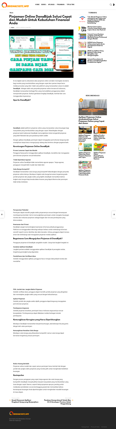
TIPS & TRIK (70, 4)
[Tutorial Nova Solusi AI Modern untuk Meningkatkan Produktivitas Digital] (82, 61)
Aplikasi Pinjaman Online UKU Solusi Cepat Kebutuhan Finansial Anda (84, 173)
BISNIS (43, 4)
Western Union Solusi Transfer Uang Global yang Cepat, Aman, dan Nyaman (96, 28)
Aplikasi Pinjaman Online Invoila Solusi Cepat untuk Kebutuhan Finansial (85, 138)
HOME (37, 4)
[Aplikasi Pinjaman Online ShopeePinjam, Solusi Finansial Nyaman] (100, 147)
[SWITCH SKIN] (114, 4)
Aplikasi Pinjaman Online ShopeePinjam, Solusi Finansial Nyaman (99, 156)
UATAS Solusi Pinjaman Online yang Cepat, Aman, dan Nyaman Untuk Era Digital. (96, 45)
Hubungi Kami (85, 426)
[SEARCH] (111, 4)
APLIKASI (51, 4)
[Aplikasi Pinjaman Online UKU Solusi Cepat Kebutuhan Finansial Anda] (85, 165)
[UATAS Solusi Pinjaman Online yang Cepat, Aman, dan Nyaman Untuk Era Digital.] (82, 45)
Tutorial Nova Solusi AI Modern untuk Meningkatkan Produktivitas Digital (97, 60)
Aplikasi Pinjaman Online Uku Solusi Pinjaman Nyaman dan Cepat (85, 155)
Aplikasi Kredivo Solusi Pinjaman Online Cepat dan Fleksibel (99, 138)
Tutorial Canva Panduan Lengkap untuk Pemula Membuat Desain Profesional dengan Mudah (97, 36)
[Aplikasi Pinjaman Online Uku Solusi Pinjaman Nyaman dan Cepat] (85, 147)
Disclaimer (104, 426)
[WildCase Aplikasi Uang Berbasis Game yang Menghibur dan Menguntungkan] (82, 53)
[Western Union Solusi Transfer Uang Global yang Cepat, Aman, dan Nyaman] (82, 29)
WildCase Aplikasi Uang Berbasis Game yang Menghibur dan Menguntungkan (95, 53)
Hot (81, 100)
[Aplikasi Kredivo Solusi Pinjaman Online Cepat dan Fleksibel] (100, 130)
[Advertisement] (41, 115)
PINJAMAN (60, 4)
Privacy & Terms (95, 426)
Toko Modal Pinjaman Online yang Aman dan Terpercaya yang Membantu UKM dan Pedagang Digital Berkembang (97, 20)
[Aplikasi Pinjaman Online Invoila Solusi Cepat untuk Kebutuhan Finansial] (85, 130)
